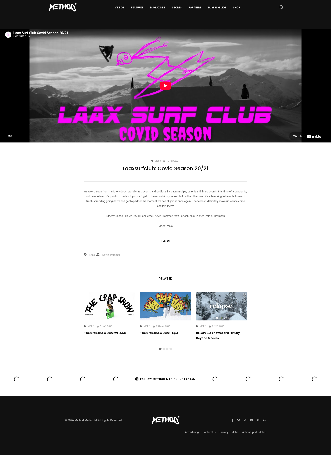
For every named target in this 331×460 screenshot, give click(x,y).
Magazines (157, 7)
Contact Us (209, 432)
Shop (236, 7)
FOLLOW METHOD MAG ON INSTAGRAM (168, 379)
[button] (160, 349)
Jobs (235, 432)
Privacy (223, 432)
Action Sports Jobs (253, 432)
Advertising (192, 432)
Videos (119, 7)
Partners (195, 7)
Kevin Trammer (111, 255)
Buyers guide (217, 7)
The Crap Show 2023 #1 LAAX (105, 333)
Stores (177, 7)
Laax (92, 255)
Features (137, 7)
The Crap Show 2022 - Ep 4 (159, 333)
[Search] (280, 7)
